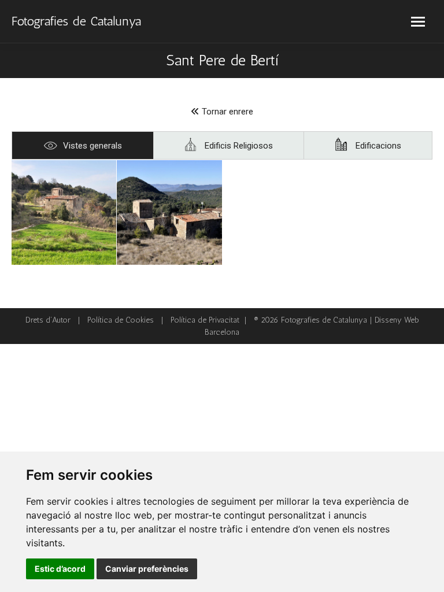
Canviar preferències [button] (146, 569)
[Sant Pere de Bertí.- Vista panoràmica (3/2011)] (64, 212)
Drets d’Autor (48, 320)
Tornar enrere (226, 111)
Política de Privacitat (205, 320)
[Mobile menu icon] (418, 22)
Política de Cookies (120, 320)
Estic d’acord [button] (60, 569)
